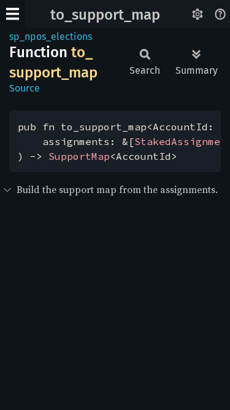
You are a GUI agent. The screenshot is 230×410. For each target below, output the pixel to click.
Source (24, 88)
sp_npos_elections (50, 36)
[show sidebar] (12, 14)
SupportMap (79, 156)
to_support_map (105, 14)
